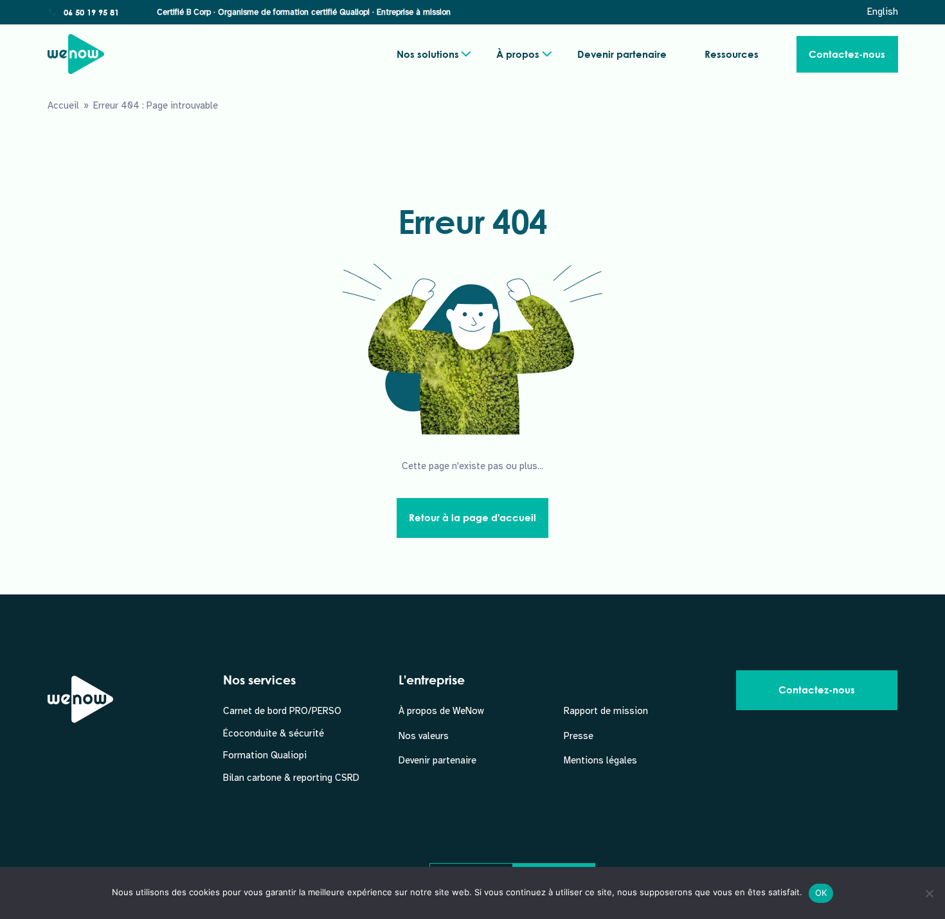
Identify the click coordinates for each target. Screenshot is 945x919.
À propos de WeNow (441, 711)
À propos (517, 54)
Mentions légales (600, 760)
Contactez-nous (847, 54)
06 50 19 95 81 (91, 12)
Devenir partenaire (622, 54)
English (882, 11)
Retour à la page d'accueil (472, 517)
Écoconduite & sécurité (273, 733)
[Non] (929, 893)
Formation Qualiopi (265, 755)
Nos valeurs (424, 736)
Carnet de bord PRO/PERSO (282, 711)
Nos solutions (428, 54)
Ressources (732, 54)
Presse (578, 736)
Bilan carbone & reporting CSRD (291, 777)
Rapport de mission (606, 711)
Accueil (63, 105)
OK (821, 893)
